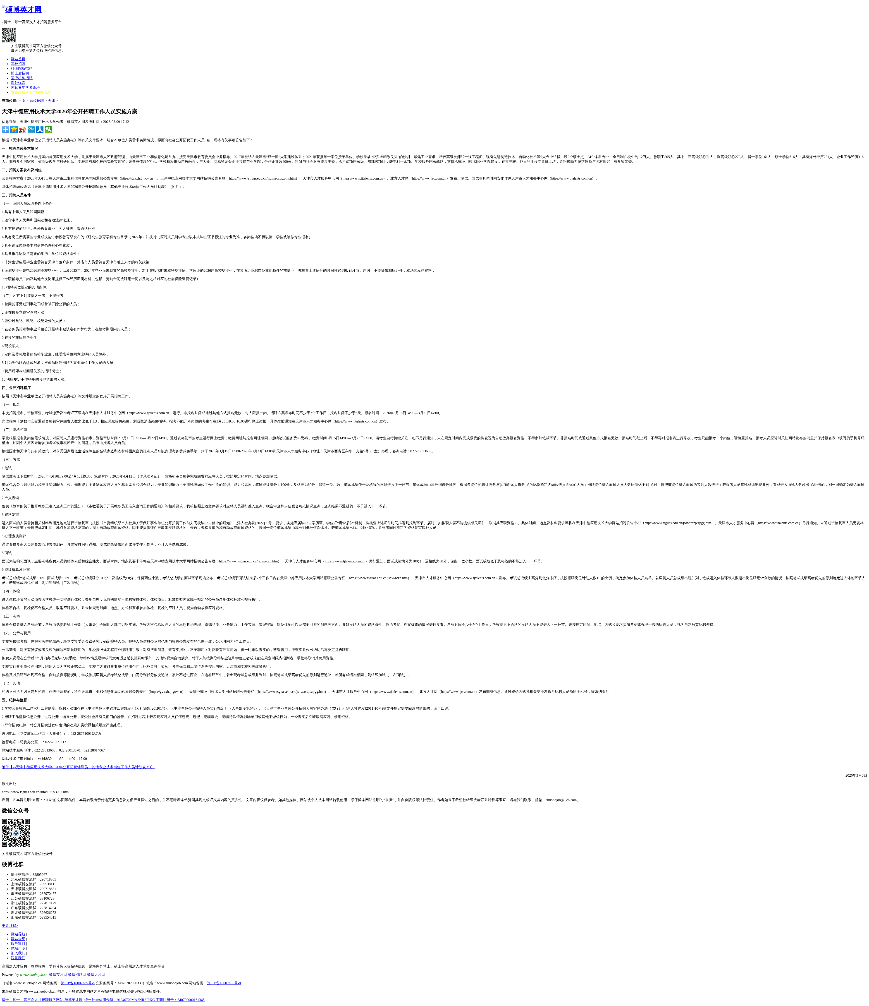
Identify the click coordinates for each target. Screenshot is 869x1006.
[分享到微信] (48, 129)
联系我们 (18, 958)
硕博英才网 (58, 975)
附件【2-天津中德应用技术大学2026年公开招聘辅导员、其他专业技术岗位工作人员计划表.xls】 (78, 767)
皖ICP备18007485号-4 (78, 983)
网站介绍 (18, 939)
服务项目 (18, 944)
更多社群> (10, 926)
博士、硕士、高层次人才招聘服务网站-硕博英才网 (42, 1000)
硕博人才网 (96, 975)
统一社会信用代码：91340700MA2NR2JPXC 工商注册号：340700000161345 (144, 1000)
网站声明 (18, 948)
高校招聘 (36, 101)
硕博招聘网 (77, 975)
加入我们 (18, 953)
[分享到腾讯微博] (31, 129)
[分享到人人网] (39, 129)
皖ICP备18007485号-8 (224, 983)
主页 (22, 101)
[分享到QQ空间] (14, 129)
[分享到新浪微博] (22, 129)
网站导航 (18, 934)
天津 (51, 101)
